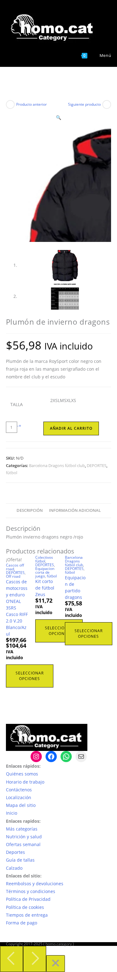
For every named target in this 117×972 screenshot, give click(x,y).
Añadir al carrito (71, 428)
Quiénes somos (22, 774)
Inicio (11, 813)
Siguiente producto (84, 104)
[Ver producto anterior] (10, 104)
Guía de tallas (20, 860)
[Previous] (11, 959)
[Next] (34, 959)
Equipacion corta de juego (44, 572)
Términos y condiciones (30, 891)
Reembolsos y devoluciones (34, 883)
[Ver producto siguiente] (106, 104)
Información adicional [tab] (75, 510)
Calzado (14, 868)
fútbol (11, 472)
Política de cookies (25, 907)
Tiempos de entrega (27, 915)
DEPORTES (96, 465)
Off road (13, 576)
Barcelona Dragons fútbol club (57, 465)
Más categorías (21, 829)
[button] (58, 117)
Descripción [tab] (30, 510)
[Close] (55, 963)
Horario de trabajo (25, 782)
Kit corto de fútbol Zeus (44, 587)
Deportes (15, 852)
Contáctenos (19, 790)
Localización (18, 797)
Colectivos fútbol (44, 559)
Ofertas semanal (23, 844)
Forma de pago (21, 923)
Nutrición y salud (24, 837)
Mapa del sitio (21, 805)
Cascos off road (15, 567)
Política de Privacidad (28, 899)
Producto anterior (31, 104)
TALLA (16, 404)
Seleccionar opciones (30, 675)
